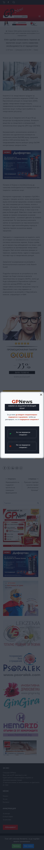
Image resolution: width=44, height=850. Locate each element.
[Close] (41, 394)
